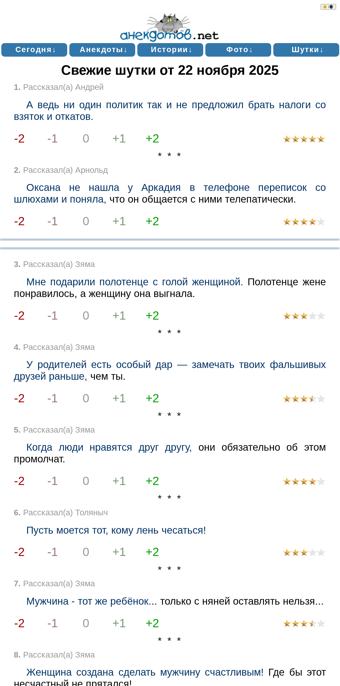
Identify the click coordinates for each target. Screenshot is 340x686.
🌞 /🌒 (328, 7)
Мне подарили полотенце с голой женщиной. (134, 281)
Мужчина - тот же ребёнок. (88, 601)
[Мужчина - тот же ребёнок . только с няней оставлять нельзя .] (304, 624)
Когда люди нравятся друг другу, (109, 447)
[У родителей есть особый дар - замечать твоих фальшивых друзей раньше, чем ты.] (304, 399)
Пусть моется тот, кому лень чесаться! (116, 530)
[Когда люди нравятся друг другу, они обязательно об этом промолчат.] (304, 482)
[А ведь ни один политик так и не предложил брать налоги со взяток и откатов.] (304, 140)
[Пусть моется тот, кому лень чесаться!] (304, 553)
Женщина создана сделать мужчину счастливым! (145, 672)
